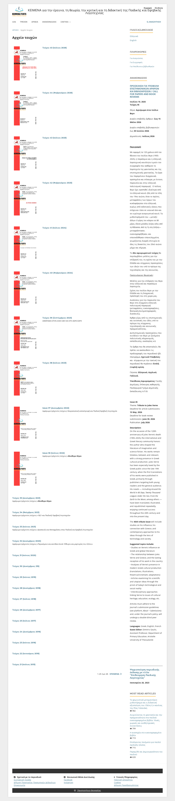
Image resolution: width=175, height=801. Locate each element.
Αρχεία (34, 22)
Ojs (14, 22)
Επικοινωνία (19, 785)
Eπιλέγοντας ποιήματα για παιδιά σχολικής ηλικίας (145, 743)
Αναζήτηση (154, 22)
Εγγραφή (148, 8)
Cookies (117, 782)
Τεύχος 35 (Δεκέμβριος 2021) (26, 498)
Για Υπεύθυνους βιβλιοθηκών (142, 66)
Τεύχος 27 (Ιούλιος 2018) (24, 599)
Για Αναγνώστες (136, 58)
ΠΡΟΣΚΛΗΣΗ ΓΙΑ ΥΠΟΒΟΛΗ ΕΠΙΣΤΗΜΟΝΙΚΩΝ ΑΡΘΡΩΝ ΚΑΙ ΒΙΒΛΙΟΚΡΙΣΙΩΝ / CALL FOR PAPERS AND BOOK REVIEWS (144, 91)
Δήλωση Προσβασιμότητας (126, 785)
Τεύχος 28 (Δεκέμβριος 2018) (26, 588)
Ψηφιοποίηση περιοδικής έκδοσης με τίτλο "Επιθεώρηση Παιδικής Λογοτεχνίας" (144, 673)
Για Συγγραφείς (136, 62)
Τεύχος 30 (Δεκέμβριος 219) (25, 566)
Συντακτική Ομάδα (22, 779)
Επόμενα (114, 674)
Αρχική (15, 30)
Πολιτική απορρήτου (123, 779)
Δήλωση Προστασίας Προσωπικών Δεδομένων (35, 782)
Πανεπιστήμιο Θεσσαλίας (89, 790)
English (133, 40)
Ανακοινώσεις (49, 22)
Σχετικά (65, 22)
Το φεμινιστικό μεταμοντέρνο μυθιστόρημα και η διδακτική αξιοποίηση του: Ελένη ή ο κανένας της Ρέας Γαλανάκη (146, 704)
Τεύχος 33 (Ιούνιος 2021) (24, 526)
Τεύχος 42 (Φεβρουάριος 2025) (57, 183)
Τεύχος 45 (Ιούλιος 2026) (54, 48)
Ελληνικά (134, 36)
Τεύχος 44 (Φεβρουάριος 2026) (57, 93)
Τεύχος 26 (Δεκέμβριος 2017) (26, 610)
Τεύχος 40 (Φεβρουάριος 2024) (57, 273)
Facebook (68, 779)
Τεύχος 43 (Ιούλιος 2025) (54, 138)
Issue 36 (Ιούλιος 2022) (53, 453)
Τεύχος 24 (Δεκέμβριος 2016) (26, 631)
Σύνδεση (159, 8)
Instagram (68, 782)
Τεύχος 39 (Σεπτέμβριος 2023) (57, 318)
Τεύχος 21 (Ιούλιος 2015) (23, 664)
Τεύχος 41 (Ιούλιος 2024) (54, 228)
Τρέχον (23, 22)
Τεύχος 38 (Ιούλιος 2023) (54, 363)
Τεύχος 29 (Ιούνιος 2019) (24, 577)
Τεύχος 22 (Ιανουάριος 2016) (26, 653)
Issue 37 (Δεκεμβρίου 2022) (55, 408)
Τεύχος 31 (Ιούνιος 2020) (24, 555)
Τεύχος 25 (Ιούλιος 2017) (24, 621)
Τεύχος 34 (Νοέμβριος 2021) (25, 512)
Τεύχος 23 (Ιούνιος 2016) (24, 642)
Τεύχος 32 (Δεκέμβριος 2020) (26, 541)
